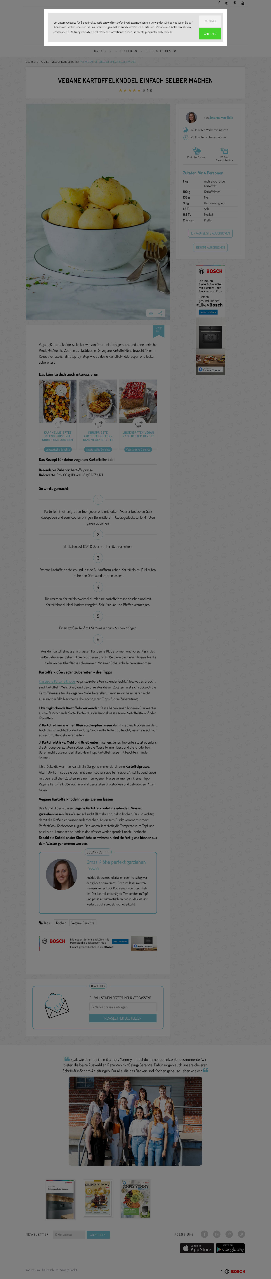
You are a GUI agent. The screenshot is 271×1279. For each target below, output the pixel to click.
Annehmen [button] (210, 33)
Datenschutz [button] (165, 32)
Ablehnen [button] (210, 21)
